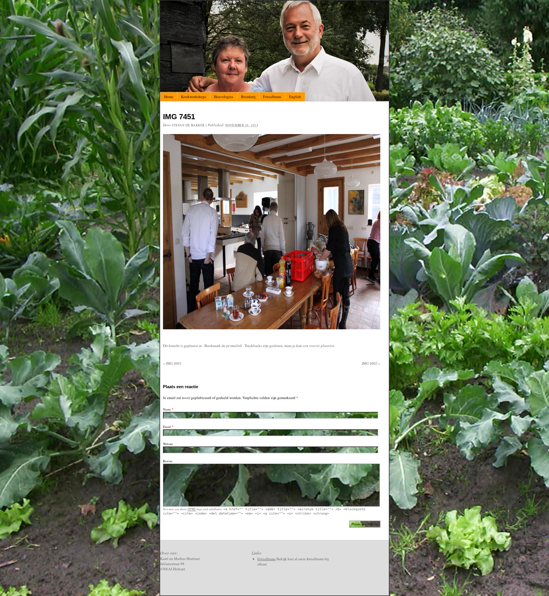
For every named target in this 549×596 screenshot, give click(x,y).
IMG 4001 (172, 363)
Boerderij (248, 96)
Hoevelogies (223, 96)
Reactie (167, 461)
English (295, 96)
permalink (234, 345)
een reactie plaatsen (318, 345)
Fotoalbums (272, 96)
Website (168, 444)
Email (167, 426)
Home (168, 96)
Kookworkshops (193, 96)
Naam (167, 409)
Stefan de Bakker (188, 125)
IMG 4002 (371, 363)
